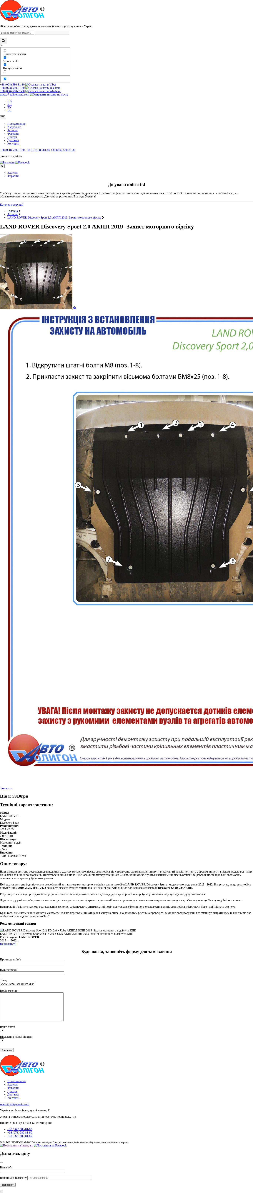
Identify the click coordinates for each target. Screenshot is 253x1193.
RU (9, 104)
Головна (12, 210)
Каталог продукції (11, 204)
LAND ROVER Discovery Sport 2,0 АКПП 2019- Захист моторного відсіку (54, 217)
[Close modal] (1, 1162)
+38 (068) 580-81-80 (12, 84)
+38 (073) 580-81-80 (12, 87)
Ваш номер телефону (13, 1177)
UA (9, 100)
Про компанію (16, 123)
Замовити (6, 788)
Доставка (13, 140)
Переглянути (8, 943)
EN (9, 107)
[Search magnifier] (3, 41)
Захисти (12, 130)
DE (9, 110)
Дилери (12, 137)
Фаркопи (13, 133)
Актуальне (14, 127)
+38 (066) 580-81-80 (12, 91)
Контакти (13, 143)
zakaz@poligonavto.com (14, 94)
